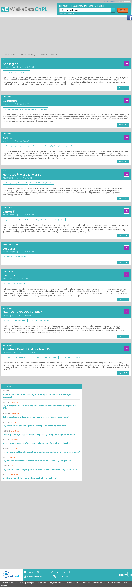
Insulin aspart (8, 315)
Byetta (8, 138)
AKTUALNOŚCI (8, 54)
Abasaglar (10, 64)
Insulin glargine (9, 67)
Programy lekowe (99, 583)
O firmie (55, 572)
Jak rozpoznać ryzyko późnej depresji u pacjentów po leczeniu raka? (37, 443)
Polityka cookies (72, 583)
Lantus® (9, 211)
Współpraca (31, 583)
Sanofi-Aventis (8, 207)
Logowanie (125, 2)
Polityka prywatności (56, 583)
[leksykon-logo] (125, 574)
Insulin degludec (9, 352)
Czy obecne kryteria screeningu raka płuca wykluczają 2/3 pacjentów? (37, 460)
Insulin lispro (8, 178)
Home (30, 572)
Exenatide (7, 104)
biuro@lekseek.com (35, 577)
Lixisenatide (7, 278)
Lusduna (9, 248)
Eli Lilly (5, 60)
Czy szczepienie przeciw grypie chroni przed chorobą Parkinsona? (36, 425)
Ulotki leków (85, 583)
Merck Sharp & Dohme (10, 244)
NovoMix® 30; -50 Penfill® (22, 312)
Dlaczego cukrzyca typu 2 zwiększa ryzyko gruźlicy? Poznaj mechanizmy (39, 434)
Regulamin (42, 583)
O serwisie (42, 572)
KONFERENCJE (28, 54)
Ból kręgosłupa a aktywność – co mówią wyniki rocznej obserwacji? (36, 417)
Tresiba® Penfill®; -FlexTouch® (26, 349)
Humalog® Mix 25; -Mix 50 (22, 174)
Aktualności (14, 391)
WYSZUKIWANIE (49, 54)
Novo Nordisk (7, 308)
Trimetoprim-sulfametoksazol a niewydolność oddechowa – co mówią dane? (41, 452)
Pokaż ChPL (123, 88)
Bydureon (10, 101)
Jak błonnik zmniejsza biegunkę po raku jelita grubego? (30, 478)
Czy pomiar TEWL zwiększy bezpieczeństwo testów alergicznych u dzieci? (40, 469)
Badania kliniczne (114, 583)
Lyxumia (9, 275)
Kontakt (67, 572)
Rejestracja (110, 2)
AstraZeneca (7, 97)
